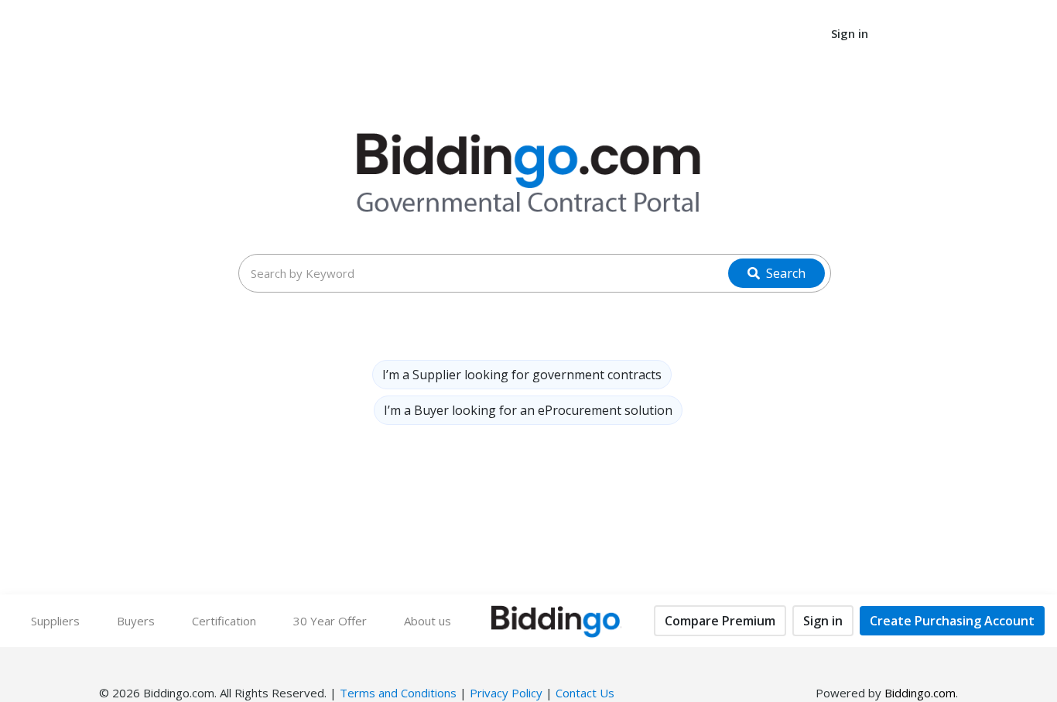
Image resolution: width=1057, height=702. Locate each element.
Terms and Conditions (398, 692)
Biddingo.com (920, 692)
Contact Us (585, 692)
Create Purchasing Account (952, 620)
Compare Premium (720, 620)
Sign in (823, 620)
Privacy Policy (506, 692)
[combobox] (535, 273)
